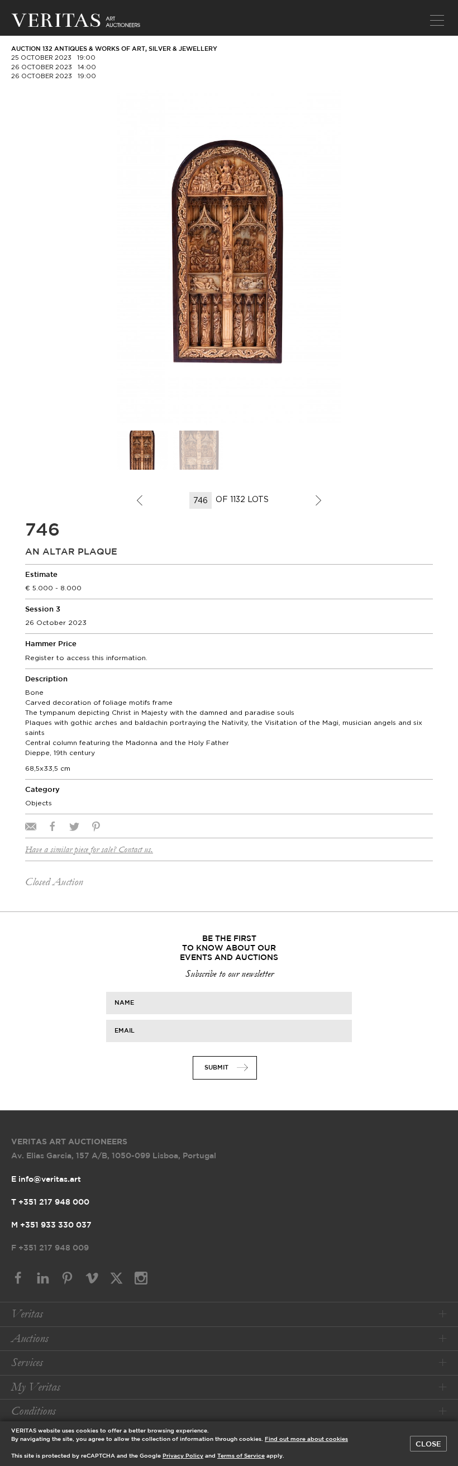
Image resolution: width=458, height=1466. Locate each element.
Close (428, 1444)
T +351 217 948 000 (50, 1202)
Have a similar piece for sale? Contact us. (89, 849)
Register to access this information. (86, 657)
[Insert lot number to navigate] (201, 500)
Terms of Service (241, 1456)
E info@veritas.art (46, 1179)
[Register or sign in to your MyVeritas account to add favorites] (329, 101)
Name (124, 1003)
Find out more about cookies (306, 1439)
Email (125, 1031)
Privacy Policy (183, 1456)
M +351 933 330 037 (51, 1225)
